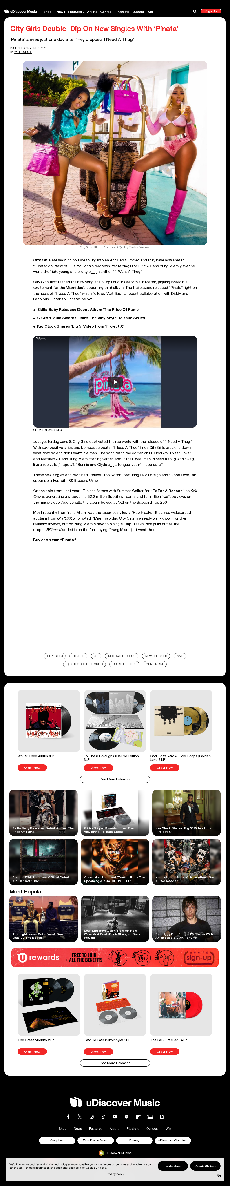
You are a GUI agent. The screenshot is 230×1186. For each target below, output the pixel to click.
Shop (47, 11)
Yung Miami (155, 664)
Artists (92, 11)
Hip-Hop (78, 656)
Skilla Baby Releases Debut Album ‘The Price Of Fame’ (88, 310)
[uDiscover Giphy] (162, 1116)
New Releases (156, 656)
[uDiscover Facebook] (68, 1116)
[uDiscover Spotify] (127, 1116)
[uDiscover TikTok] (103, 1116)
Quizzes (138, 11)
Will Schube (23, 52)
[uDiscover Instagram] (91, 1116)
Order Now (32, 767)
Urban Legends (124, 664)
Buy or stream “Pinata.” (54, 540)
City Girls (42, 260)
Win (150, 11)
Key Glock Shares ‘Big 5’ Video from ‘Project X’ (80, 326)
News (61, 11)
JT (96, 656)
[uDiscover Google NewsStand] (150, 1116)
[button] (49, 730)
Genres (105, 11)
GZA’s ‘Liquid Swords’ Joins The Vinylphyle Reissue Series (91, 318)
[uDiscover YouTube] (115, 1116)
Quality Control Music (84, 664)
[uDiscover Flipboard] (138, 1116)
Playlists (123, 11)
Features (75, 11)
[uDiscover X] (80, 1116)
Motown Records (121, 656)
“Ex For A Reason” (167, 491)
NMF (180, 656)
